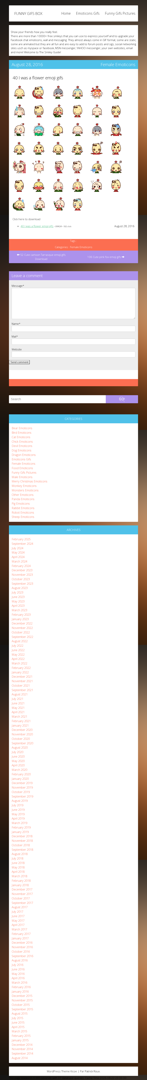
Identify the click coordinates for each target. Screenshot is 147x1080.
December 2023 (22, 570)
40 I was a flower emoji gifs (38, 78)
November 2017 (22, 894)
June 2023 (18, 597)
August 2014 (20, 1058)
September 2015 (22, 1009)
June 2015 (18, 1022)
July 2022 (17, 645)
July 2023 (17, 592)
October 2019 (21, 792)
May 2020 (18, 761)
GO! (122, 399)
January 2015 (20, 1040)
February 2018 (21, 880)
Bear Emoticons (22, 428)
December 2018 (22, 836)
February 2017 (21, 934)
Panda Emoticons (23, 499)
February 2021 (21, 721)
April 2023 (18, 606)
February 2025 (21, 539)
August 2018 (20, 854)
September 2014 (22, 1053)
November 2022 (22, 628)
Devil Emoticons (22, 446)
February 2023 (21, 614)
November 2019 (22, 787)
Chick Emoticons (22, 441)
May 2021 (18, 708)
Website (17, 349)
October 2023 (21, 579)
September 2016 (22, 956)
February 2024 (21, 566)
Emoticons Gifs (87, 13)
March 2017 (19, 929)
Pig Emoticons (21, 503)
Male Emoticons (22, 477)
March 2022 (19, 663)
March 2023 (19, 610)
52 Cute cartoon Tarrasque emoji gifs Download (43, 257)
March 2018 (19, 876)
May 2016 (18, 974)
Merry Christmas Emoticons (29, 481)
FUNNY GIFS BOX (28, 13)
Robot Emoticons (23, 512)
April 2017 (18, 925)
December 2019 (22, 783)
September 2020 (22, 743)
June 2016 (18, 969)
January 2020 (20, 779)
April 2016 (18, 978)
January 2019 (20, 832)
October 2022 (21, 632)
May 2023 (18, 601)
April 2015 (18, 1027)
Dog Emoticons (21, 450)
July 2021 (17, 699)
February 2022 (21, 668)
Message (18, 286)
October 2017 (21, 898)
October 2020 (21, 739)
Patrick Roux (92, 1071)
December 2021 (22, 676)
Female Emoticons (118, 64)
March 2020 (19, 770)
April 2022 (18, 659)
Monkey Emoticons (24, 486)
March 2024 (19, 561)
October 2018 (21, 845)
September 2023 (22, 583)
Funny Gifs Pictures (120, 13)
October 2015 (21, 1005)
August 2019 (20, 801)
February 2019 (21, 827)
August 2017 (20, 907)
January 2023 (20, 619)
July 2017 (17, 911)
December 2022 (22, 623)
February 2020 (21, 774)
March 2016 (19, 982)
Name (16, 323)
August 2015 (20, 1013)
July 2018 (17, 858)
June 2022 (18, 650)
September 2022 (22, 637)
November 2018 (22, 841)
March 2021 (19, 716)
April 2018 (18, 872)
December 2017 (22, 889)
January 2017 (20, 938)
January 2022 (20, 672)
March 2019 (19, 823)
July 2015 (17, 1018)
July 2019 (17, 805)
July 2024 (17, 548)
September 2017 (22, 903)
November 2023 (22, 575)
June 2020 (18, 756)
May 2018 (18, 867)
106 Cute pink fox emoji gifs (104, 257)
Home (66, 13)
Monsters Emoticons (25, 490)
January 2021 (20, 725)
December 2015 (22, 996)
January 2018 (20, 885)
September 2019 (22, 796)
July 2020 (17, 752)
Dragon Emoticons (24, 455)
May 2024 (18, 552)
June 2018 (18, 863)
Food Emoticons (22, 468)
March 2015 (19, 1031)
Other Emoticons (23, 495)
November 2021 (22, 681)
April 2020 (18, 765)
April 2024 (18, 557)
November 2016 (22, 947)
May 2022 (18, 654)
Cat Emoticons (21, 437)
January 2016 (20, 991)
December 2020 (22, 730)
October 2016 (21, 951)
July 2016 (17, 965)
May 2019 (18, 814)
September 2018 (22, 849)
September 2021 (22, 690)
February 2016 (21, 987)
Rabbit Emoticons (23, 508)
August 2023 (20, 588)
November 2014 (22, 1049)
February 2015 (21, 1036)
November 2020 (22, 734)
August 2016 (20, 960)
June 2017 (18, 916)
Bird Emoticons (21, 432)
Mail (15, 336)
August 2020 (20, 747)
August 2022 (20, 641)
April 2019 (18, 818)
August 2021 (20, 694)
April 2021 (18, 712)
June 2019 (18, 810)
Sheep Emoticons (23, 517)
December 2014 (22, 1045)
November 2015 (22, 1000)
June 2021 (18, 703)
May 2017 (18, 920)
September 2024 (22, 544)
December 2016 (22, 942)
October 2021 (21, 685)
